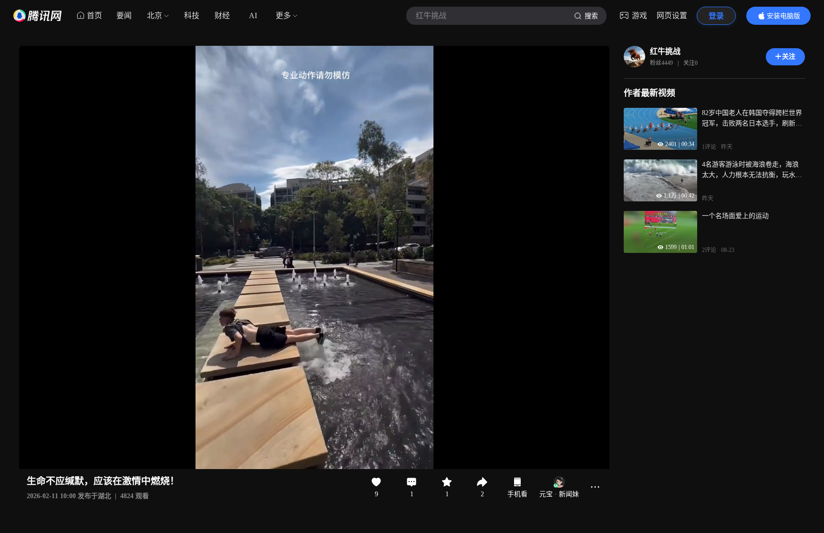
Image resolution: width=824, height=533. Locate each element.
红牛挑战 (665, 51)
